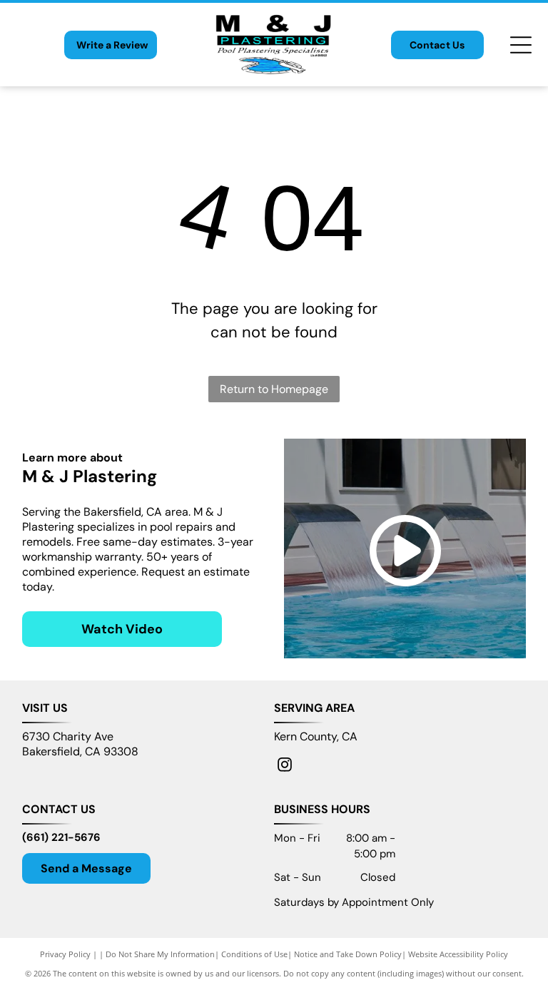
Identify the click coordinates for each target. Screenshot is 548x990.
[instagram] (284, 766)
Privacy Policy (65, 954)
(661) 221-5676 (61, 837)
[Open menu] (521, 45)
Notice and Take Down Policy (348, 954)
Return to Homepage (274, 389)
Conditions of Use (254, 954)
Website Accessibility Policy (458, 954)
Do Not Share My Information (160, 954)
